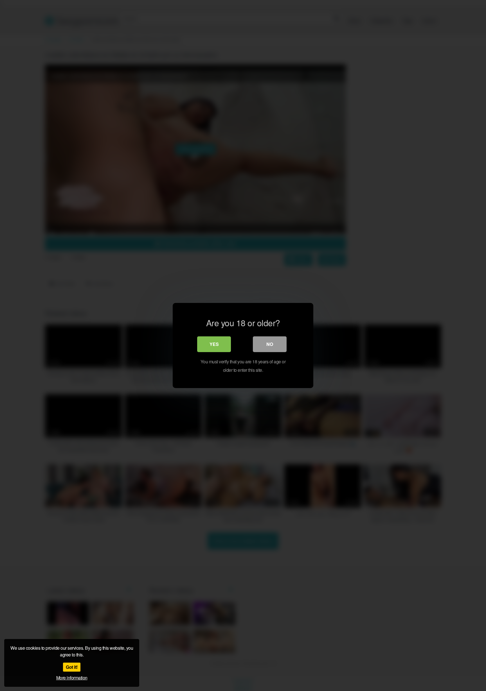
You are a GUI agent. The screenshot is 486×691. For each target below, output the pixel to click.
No (269, 344)
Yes (214, 344)
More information (71, 677)
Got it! (72, 667)
